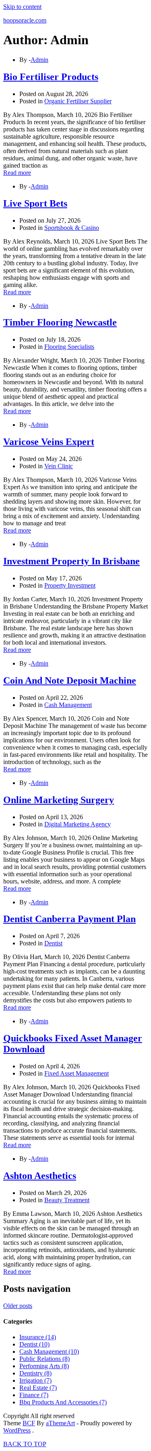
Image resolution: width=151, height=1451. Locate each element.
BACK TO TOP (24, 1444)
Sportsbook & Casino (71, 227)
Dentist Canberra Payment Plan (69, 919)
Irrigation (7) (35, 1380)
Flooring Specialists (69, 346)
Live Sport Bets (35, 203)
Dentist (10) (34, 1344)
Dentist (53, 943)
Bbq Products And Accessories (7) (63, 1402)
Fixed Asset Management (76, 1073)
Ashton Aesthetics (39, 1175)
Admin (39, 59)
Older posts (17, 1305)
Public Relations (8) (44, 1358)
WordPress (17, 1430)
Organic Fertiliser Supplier (78, 101)
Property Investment (69, 585)
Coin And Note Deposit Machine (69, 680)
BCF (29, 1423)
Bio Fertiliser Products (50, 77)
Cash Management (68, 704)
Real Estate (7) (38, 1387)
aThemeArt (60, 1423)
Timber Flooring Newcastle (60, 322)
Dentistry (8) (35, 1373)
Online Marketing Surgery (58, 800)
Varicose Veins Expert (48, 442)
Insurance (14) (37, 1337)
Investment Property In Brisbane (71, 561)
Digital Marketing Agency (77, 824)
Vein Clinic (58, 466)
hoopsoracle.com (24, 20)
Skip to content (22, 6)
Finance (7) (33, 1395)
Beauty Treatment (66, 1200)
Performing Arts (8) (44, 1366)
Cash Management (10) (49, 1351)
